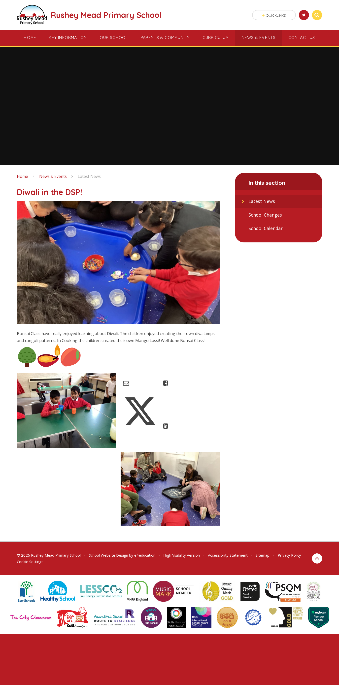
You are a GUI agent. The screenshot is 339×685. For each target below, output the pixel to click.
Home (22, 176)
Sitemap (263, 555)
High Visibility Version (181, 555)
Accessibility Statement (228, 555)
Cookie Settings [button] (30, 561)
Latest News (89, 176)
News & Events (53, 176)
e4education (144, 555)
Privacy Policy (289, 555)
